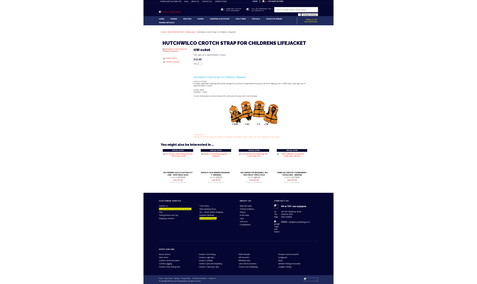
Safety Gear (190, 32)
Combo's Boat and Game (169, 260)
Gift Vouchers (243, 257)
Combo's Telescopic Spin (209, 267)
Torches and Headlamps (248, 267)
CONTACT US (207, 1)
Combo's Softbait (206, 260)
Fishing (173, 19)
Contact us (163, 206)
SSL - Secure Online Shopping (211, 212)
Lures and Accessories (247, 263)
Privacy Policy (185, 278)
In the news (244, 215)
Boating (187, 19)
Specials (256, 19)
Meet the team (246, 206)
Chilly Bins (241, 19)
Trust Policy (204, 206)
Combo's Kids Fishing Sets (169, 267)
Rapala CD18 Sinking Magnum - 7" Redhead (216, 173)
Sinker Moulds (244, 254)
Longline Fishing (284, 267)
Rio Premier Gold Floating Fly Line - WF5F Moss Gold (177, 173)
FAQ (160, 212)
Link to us (244, 221)
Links (242, 218)
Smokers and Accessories (288, 254)
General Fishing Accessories (289, 263)
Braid (280, 260)
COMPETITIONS (221, 1)
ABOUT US (195, 1)
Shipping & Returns (166, 218)
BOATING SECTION (176, 32)
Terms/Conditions (247, 209)
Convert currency (172, 61)
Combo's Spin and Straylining (210, 263)
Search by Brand (274, 19)
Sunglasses (282, 257)
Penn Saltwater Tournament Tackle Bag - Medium (292, 173)
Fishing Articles (166, 22)
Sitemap (176, 278)
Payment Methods (206, 215)
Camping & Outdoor (219, 19)
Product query (171, 58)
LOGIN (254, 1)
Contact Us (212, 278)
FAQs (186, 1)
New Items (163, 257)
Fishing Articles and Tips (168, 215)
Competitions (245, 224)
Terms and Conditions (199, 278)
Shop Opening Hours (207, 209)
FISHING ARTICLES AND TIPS (170, 1)
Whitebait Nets (244, 260)
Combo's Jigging (165, 263)
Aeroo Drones (164, 254)
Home (161, 19)
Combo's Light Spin (206, 257)
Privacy (242, 212)
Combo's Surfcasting (207, 254)
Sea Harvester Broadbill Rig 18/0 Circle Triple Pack (254, 173)
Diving (201, 19)
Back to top (168, 278)
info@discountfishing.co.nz (299, 222)
